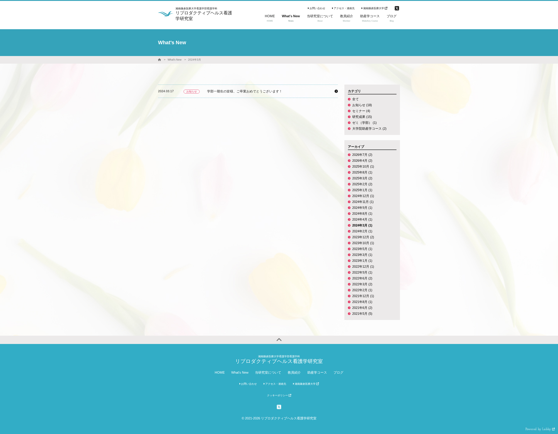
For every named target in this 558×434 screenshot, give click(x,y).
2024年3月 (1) (362, 225)
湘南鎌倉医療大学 (373, 8)
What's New (175, 59)
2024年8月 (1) (362, 213)
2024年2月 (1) (362, 231)
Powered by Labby (539, 429)
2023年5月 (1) (362, 249)
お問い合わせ (317, 8)
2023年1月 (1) (362, 260)
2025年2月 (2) (362, 184)
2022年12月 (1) (363, 266)
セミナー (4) (361, 111)
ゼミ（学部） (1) (364, 122)
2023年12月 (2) (363, 237)
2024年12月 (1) (363, 196)
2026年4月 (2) (362, 160)
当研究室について (268, 372)
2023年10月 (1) (363, 243)
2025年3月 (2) (362, 178)
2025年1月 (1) (362, 190)
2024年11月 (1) (363, 202)
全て (355, 99)
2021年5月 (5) (362, 313)
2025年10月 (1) (363, 166)
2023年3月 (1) (362, 255)
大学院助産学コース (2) (369, 128)
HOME (220, 372)
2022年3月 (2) (362, 284)
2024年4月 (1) (362, 219)
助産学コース (317, 372)
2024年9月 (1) (362, 207)
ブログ (338, 372)
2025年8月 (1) (362, 172)
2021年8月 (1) (362, 302)
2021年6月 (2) (362, 308)
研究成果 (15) (362, 117)
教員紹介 (294, 372)
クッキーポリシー (278, 395)
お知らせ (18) (362, 105)
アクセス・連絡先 (344, 8)
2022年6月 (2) (362, 278)
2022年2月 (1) (362, 290)
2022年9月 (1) (362, 272)
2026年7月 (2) (362, 155)
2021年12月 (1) (363, 296)
